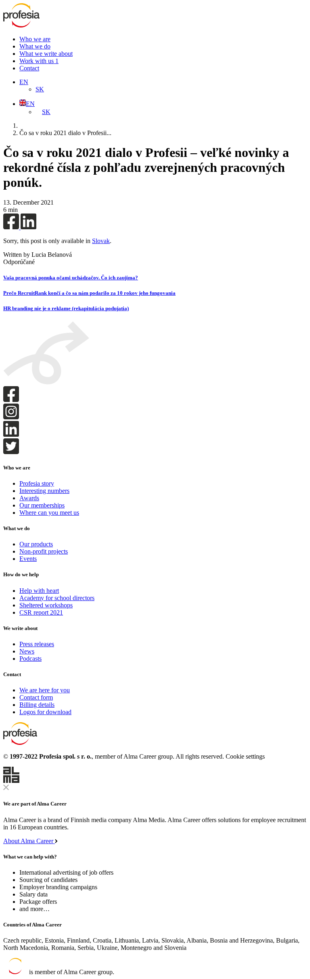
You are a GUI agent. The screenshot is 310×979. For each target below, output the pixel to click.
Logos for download (45, 711)
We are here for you (44, 690)
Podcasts (30, 658)
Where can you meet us (49, 512)
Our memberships (42, 505)
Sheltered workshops (46, 605)
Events (28, 558)
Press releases (36, 644)
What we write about (46, 53)
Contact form (36, 697)
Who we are (34, 39)
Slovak (101, 240)
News (26, 651)
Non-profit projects (43, 551)
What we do (34, 46)
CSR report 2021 (41, 612)
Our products (36, 544)
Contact (29, 68)
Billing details (36, 704)
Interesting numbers (44, 490)
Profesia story (36, 483)
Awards (29, 498)
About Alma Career (29, 840)
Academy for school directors (56, 597)
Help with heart (39, 590)
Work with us (39, 60)
